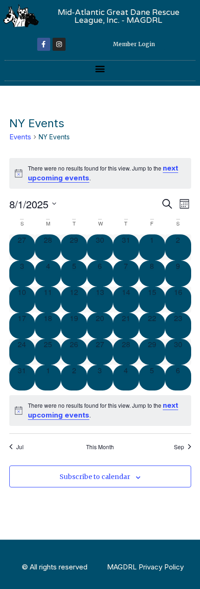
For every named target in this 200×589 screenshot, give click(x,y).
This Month (100, 447)
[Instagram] (59, 44)
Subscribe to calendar (95, 477)
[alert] (100, 410)
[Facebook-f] (43, 44)
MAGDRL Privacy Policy (145, 566)
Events (20, 136)
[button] (100, 68)
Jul (20, 447)
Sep (179, 447)
